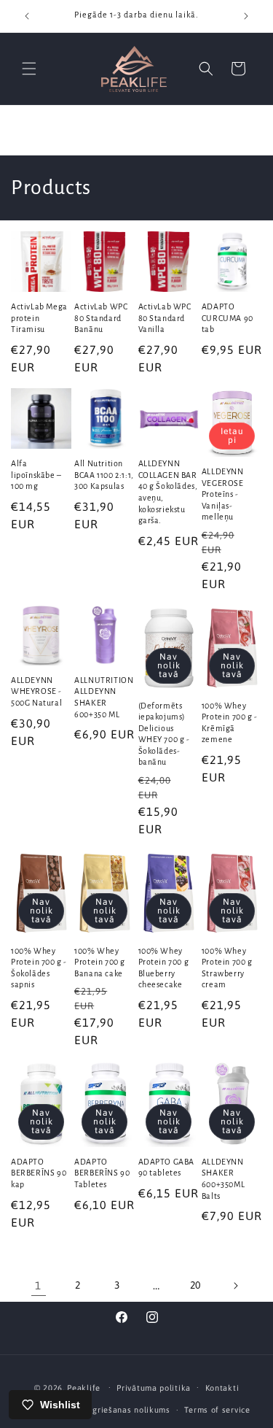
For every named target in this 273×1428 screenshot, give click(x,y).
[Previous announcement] (27, 16)
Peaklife (83, 1387)
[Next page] (235, 1286)
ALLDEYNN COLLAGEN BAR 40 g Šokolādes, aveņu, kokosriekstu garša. (168, 492)
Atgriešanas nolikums (127, 1409)
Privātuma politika (153, 1387)
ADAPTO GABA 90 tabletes (166, 1167)
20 (195, 1285)
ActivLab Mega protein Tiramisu (39, 317)
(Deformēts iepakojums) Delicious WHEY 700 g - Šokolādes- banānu (164, 734)
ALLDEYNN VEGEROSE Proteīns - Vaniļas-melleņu (223, 494)
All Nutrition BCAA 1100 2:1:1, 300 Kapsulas (104, 474)
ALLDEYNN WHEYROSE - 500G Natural (36, 691)
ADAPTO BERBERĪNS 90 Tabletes (102, 1173)
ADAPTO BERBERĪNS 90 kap (38, 1173)
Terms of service (217, 1409)
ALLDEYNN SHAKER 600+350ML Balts (223, 1178)
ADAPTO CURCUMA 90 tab (227, 317)
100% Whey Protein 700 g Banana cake (99, 962)
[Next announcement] (246, 16)
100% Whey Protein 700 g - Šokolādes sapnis (39, 967)
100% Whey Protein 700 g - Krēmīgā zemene (230, 722)
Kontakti (222, 1387)
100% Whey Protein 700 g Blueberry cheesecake (163, 967)
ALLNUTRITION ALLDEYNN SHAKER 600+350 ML (103, 697)
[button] (29, 69)
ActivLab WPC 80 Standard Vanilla (164, 317)
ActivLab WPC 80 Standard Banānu (100, 317)
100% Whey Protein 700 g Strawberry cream (227, 967)
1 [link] (38, 1285)
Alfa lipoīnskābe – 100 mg (36, 474)
